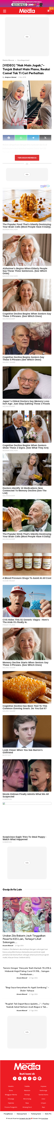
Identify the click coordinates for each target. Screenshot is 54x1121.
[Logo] (27, 11)
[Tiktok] (29, 1078)
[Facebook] (15, 1078)
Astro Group (44, 1118)
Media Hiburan (8, 60)
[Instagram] (19, 1078)
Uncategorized (23, 60)
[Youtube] (34, 1078)
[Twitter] (24, 1078)
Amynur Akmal (10, 77)
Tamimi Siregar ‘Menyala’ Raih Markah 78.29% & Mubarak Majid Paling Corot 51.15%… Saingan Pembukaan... (27, 971)
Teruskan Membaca (27, 158)
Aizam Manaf (8, 945)
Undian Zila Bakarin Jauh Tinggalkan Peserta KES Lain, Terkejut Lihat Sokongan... (24, 939)
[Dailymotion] (39, 1078)
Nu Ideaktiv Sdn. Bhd (25, 1118)
